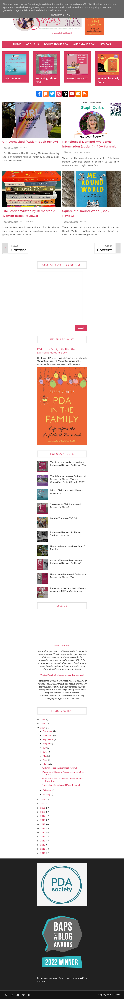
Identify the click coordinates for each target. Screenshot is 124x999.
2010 (43, 853)
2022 (43, 803)
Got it (70, 15)
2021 (43, 808)
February (47, 790)
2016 (43, 828)
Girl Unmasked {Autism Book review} (30, 141)
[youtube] (72, 94)
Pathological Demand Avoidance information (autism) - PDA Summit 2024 (89, 146)
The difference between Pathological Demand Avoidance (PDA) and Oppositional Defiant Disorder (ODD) (68, 479)
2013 (43, 840)
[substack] (46, 94)
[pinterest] (29, 995)
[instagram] (59, 94)
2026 (43, 719)
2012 (43, 844)
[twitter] (52, 94)
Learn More (57, 15)
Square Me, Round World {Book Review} (61, 785)
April (45, 760)
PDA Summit (85, 152)
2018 (43, 820)
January (47, 794)
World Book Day (27, 222)
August (47, 743)
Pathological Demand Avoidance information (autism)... (63, 773)
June (45, 751)
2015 (43, 832)
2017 (43, 824)
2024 (43, 727)
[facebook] (39, 94)
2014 (43, 836)
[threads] (65, 94)
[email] (78, 94)
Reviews (105, 44)
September (48, 739)
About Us (32, 44)
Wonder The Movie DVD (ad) (63, 518)
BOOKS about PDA (56, 44)
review (23, 148)
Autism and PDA (83, 44)
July (45, 747)
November (48, 735)
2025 (43, 723)
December (48, 731)
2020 (43, 812)
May (45, 756)
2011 (43, 848)
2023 (43, 799)
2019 (43, 816)
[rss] (85, 94)
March (46, 764)
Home (17, 44)
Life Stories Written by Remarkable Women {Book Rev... (62, 779)
